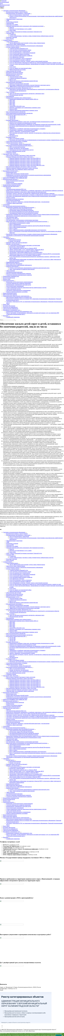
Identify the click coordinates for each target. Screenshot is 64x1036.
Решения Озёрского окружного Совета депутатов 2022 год (25, 163)
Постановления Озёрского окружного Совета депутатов (21, 166)
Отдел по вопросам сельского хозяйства (20, 59)
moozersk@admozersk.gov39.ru (12, 990)
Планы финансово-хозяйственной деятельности (19, 265)
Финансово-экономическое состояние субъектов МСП (23, 251)
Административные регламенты (18, 78)
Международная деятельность (14, 263)
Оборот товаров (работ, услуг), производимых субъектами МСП (26, 249)
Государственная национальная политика (14, 206)
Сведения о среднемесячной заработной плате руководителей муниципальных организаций (30, 196)
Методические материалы (13, 200)
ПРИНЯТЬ (58, 1035)
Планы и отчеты (10, 197)
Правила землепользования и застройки (17, 291)
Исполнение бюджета (15, 239)
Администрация (7, 40)
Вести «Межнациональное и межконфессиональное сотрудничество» (27, 230)
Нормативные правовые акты (11, 276)
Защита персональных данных (14, 142)
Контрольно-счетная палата (10, 171)
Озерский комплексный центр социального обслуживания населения (24, 26)
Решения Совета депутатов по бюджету (16, 242)
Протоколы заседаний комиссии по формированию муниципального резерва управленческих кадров (36, 140)
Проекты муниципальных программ (19, 83)
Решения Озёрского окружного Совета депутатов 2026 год (25, 158)
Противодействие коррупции (11, 186)
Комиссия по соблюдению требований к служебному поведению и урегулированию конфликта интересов (34, 190)
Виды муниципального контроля (15, 180)
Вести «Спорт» (13, 228)
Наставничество (13, 135)
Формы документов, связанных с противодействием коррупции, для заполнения (27, 201)
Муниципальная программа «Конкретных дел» (18, 88)
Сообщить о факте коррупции (14, 203)
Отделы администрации (12, 47)
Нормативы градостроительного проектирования (19, 282)
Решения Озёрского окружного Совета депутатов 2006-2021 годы (26, 165)
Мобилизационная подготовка (17, 69)
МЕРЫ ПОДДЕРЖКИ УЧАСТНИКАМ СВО (15, 178)
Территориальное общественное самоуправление (16, 296)
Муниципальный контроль (10, 179)
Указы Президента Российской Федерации (20, 208)
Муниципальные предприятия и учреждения (18, 13)
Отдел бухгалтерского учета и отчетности (20, 58)
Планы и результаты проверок (14, 183)
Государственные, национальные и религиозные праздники (22, 220)
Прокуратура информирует (10, 307)
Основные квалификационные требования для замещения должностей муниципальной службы (35, 124)
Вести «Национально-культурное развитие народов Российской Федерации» (29, 225)
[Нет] (62, 1035)
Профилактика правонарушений (12, 185)
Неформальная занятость (12, 262)
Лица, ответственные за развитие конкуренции (22, 269)
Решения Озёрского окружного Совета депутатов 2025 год (25, 159)
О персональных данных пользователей (20, 144)
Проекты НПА (13, 109)
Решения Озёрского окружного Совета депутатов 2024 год (25, 161)
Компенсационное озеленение (14, 74)
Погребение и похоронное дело (11, 310)
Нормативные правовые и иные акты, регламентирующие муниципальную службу (31, 121)
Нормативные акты (11, 172)
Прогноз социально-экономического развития (18, 273)
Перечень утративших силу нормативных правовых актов (25, 107)
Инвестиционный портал (10, 293)
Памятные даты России (12, 218)
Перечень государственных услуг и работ (20, 29)
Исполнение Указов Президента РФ (15, 114)
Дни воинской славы (11, 217)
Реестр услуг (12, 79)
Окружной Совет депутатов (10, 154)
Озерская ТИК (10, 33)
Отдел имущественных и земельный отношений (22, 52)
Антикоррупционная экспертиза (15, 199)
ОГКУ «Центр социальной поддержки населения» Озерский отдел (24, 31)
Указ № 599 (12, 117)
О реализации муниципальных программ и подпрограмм (24, 245)
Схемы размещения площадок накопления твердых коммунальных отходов (26, 287)
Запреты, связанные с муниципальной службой (22, 131)
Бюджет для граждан (14, 241)
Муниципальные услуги (12, 75)
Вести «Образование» (15, 224)
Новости (11, 27)
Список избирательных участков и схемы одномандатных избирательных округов (31, 36)
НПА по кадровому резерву (16, 138)
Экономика (6, 237)
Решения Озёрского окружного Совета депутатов (19, 156)
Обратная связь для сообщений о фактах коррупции (20, 169)
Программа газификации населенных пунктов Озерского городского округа (29, 85)
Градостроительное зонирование (15, 286)
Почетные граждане (11, 37)
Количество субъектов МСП (17, 246)
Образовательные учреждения (14, 19)
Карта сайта (6, 304)
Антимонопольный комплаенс (14, 272)
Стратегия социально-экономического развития (19, 275)
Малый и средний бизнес (13, 244)
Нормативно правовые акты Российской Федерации (20, 207)
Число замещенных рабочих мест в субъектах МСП (23, 248)
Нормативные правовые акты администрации (18, 97)
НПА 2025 (12, 100)
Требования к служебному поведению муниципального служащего (27, 128)
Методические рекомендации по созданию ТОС (19, 297)
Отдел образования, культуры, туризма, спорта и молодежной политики (28, 61)
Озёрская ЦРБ (10, 23)
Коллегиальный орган (9, 277)
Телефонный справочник (13, 317)
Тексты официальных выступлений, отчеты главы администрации (27, 43)
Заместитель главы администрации (15, 44)
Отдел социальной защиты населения (19, 54)
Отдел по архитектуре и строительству (19, 51)
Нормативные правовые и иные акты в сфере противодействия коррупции (26, 192)
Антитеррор (6, 204)
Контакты (5, 315)
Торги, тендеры (10, 92)
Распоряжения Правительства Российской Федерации (23, 213)
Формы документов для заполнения (18, 148)
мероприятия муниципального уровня (19, 223)
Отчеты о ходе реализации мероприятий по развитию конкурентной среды (29, 268)
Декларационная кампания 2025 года (16, 189)
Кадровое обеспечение (12, 120)
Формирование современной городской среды (18, 284)
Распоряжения (10, 96)
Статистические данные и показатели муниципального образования (24, 45)
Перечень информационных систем (15, 151)
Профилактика (10, 182)
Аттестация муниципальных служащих (16, 141)
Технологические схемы (15, 76)
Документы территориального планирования (18, 290)
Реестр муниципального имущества (15, 111)
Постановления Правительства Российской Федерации (24, 211)
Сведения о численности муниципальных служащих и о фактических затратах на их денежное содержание (35, 194)
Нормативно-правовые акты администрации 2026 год (23, 99)
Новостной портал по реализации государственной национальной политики (26, 221)
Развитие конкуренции (12, 266)
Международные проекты (10, 294)
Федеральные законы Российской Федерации (21, 210)
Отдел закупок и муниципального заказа (20, 50)
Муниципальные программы (14, 82)
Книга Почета (10, 38)
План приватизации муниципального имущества (19, 113)
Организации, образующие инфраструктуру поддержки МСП (25, 252)
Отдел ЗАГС (12, 66)
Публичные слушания (12, 21)
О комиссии (12, 34)
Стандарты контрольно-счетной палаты (16, 176)
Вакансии (12, 127)
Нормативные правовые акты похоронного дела (19, 311)
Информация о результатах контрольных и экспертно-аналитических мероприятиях (28, 175)
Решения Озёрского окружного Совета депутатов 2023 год (25, 162)
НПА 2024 (12, 102)
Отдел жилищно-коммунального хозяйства (20, 55)
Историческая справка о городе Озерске (17, 12)
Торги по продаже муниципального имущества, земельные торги (26, 93)
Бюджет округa (10, 238)
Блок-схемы (12, 30)
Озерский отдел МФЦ (12, 24)
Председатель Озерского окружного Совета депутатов (20, 155)
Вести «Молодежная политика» (17, 227)
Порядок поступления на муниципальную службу (22, 123)
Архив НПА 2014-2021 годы (17, 106)
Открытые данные (11, 152)
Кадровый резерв (10, 137)
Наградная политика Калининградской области (19, 145)
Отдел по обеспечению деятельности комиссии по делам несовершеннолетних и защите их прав (35, 62)
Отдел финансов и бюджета (16, 57)
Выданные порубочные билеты (14, 72)
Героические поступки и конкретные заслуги (21, 149)
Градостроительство (8, 280)
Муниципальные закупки (16, 95)
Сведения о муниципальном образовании (14, 10)
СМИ (7, 20)
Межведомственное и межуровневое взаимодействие (23, 81)
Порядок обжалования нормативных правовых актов (23, 110)
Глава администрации (12, 41)
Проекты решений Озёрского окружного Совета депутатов (22, 168)
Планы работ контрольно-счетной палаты (17, 173)
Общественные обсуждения (13, 71)
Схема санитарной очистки (13, 289)
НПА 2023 (12, 103)
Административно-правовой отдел (18, 48)
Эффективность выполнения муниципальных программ (24, 86)
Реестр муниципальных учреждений (19, 14)
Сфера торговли (10, 270)
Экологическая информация (10, 308)
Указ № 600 (12, 116)
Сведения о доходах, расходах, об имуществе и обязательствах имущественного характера (30, 193)
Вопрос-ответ (6, 279)
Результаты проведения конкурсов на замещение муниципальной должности (29, 126)
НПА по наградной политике (17, 147)
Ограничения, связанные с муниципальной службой (23, 130)
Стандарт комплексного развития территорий (18, 283)
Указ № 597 (12, 119)
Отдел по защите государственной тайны (20, 68)
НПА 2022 (12, 104)
